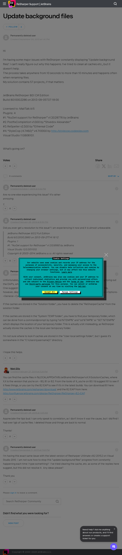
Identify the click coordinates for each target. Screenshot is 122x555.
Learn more (67, 272)
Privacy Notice (54, 281)
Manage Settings (70, 292)
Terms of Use (77, 281)
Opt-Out (82, 286)
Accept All (49, 292)
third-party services (39, 284)
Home (12, 3)
